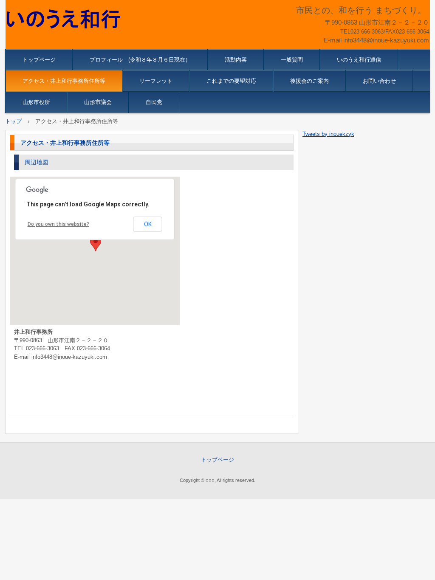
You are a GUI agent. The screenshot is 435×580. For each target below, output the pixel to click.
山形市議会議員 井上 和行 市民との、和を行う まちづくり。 (66, 19)
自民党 (154, 102)
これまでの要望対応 (231, 81)
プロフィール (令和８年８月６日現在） (140, 59)
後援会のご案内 (309, 81)
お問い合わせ (379, 81)
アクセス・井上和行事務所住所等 (64, 81)
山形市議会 (98, 102)
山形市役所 (36, 102)
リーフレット (155, 81)
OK (148, 224)
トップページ (39, 59)
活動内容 (236, 59)
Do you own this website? (58, 224)
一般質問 (292, 59)
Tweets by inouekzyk (328, 134)
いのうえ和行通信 (359, 59)
